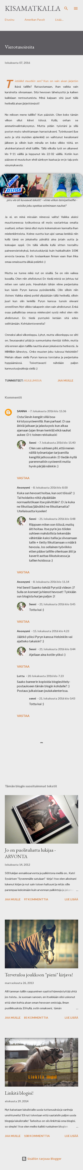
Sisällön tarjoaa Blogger (44, 1159)
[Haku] (66, 7)
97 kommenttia (36, 899)
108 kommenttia (37, 1136)
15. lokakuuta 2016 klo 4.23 (51, 631)
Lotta (21, 676)
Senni (32, 442)
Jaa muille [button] (65, 380)
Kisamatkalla (33, 8)
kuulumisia (33, 380)
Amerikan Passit (35, 19)
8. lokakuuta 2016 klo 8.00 (50, 487)
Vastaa (23, 478)
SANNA (22, 411)
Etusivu (9, 19)
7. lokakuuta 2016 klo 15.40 (57, 442)
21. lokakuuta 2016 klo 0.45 (57, 604)
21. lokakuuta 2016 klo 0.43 (57, 698)
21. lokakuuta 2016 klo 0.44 (57, 649)
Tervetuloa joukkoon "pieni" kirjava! (39, 975)
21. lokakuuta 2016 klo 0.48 (57, 518)
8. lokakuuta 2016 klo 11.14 (51, 581)
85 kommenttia (36, 1017)
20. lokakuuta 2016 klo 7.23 (46, 676)
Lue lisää (71, 899)
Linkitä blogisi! (19, 1093)
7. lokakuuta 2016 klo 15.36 (48, 411)
